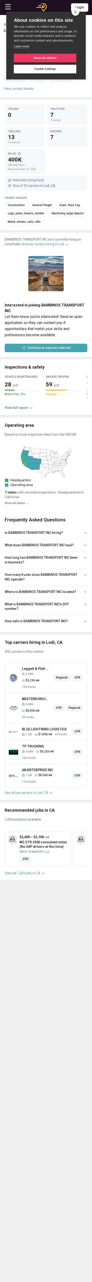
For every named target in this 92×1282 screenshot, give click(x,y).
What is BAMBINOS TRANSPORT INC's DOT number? (37, 606)
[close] (75, 12)
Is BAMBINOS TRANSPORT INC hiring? (34, 533)
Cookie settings (45, 69)
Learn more (21, 46)
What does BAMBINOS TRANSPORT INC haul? (39, 545)
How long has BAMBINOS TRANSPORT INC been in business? (41, 560)
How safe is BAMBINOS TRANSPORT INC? (36, 621)
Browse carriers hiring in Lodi (43, 244)
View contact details (19, 88)
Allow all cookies (45, 58)
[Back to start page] (41, 7)
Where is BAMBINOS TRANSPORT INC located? (40, 592)
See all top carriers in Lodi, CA (27, 793)
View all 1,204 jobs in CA (23, 873)
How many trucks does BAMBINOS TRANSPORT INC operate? (41, 577)
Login (79, 7)
